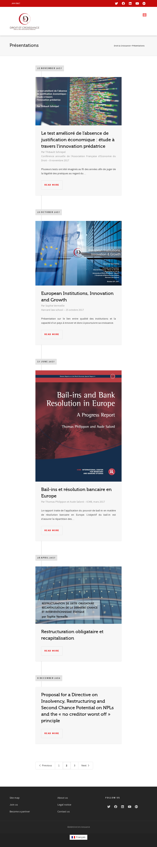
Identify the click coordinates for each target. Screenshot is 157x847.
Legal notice (64, 804)
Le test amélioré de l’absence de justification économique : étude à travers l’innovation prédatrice (77, 140)
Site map (15, 798)
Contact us (63, 811)
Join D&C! (15, 3)
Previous (46, 765)
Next (84, 765)
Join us (14, 804)
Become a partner (20, 811)
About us (62, 798)
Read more (51, 185)
